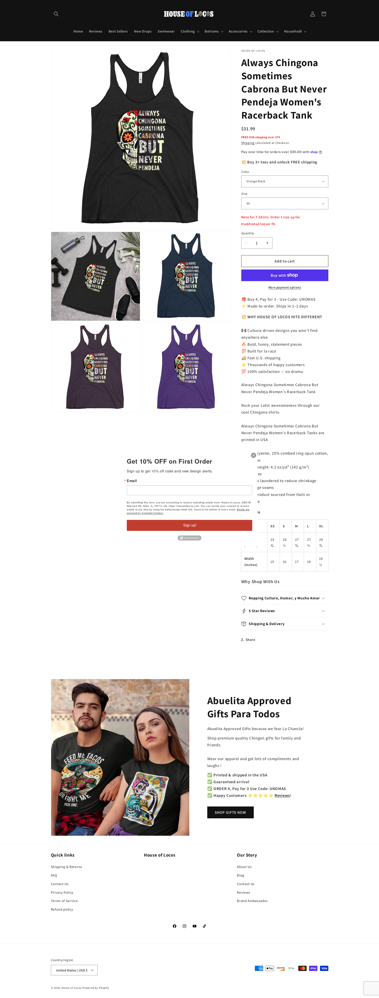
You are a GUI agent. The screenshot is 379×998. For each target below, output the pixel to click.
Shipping (247, 143)
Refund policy (62, 909)
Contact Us (60, 883)
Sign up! (189, 525)
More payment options (284, 287)
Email (132, 481)
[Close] (253, 455)
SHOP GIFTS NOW (230, 812)
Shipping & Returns (66, 866)
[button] (56, 14)
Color (245, 171)
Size (244, 194)
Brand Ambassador (252, 901)
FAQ (54, 875)
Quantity (247, 233)
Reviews (243, 892)
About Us (244, 866)
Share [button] (250, 639)
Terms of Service (64, 901)
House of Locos (71, 988)
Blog (240, 875)
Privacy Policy (62, 892)
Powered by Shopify (95, 988)
